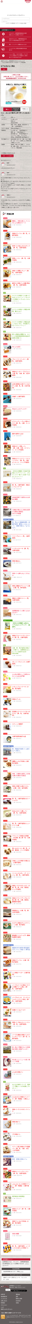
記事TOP (3, 1294)
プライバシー (4, 1305)
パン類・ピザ (14, 119)
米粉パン (13, 121)
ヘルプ (2, 1307)
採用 (17, 1296)
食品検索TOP (4, 1296)
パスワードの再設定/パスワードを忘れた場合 (16, 23)
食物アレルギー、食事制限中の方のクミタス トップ (13, 61)
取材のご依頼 (19, 1298)
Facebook (18, 1300)
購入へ (7, 109)
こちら (16, 76)
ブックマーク (16, 109)
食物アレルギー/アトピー (6, 1309)
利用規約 (3, 1302)
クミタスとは (4, 1298)
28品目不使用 (14, 122)
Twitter (17, 1302)
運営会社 (18, 1294)
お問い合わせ (4, 1300)
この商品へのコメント (24, 109)
